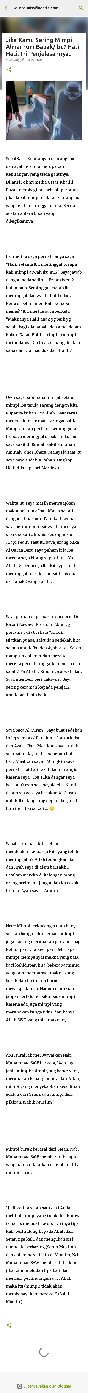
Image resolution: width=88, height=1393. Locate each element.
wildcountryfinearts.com (36, 8)
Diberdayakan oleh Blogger (47, 1386)
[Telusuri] (81, 8)
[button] (9, 70)
